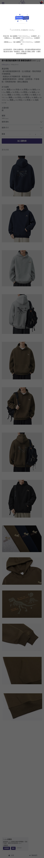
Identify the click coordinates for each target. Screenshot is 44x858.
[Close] (42, 1)
